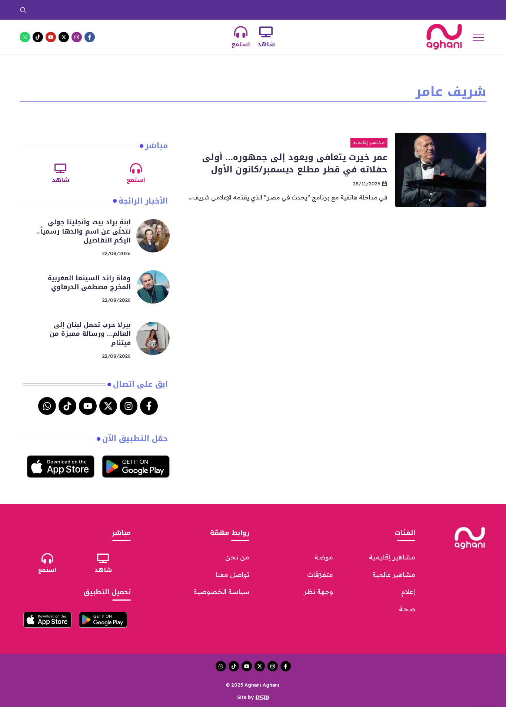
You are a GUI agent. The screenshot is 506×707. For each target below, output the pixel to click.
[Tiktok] (38, 37)
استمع (241, 44)
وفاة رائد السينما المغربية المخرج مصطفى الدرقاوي (245, 10)
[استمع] (240, 32)
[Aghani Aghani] (444, 36)
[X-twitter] (64, 37)
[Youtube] (51, 37)
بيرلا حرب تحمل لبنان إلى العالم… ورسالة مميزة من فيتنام (109, 10)
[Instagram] (76, 37)
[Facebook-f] (89, 37)
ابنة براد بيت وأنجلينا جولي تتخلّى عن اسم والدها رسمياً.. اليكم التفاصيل (394, 10)
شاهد (266, 44)
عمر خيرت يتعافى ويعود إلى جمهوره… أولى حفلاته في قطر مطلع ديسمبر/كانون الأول (294, 163)
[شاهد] (266, 32)
